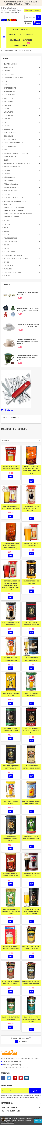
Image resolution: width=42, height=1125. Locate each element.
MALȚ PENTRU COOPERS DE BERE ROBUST (10, 624)
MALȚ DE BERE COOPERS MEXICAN (11, 694)
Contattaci (6, 12)
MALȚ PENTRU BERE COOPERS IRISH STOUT (11, 729)
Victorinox (7, 410)
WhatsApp (15, 12)
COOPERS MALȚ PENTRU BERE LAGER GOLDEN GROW (10, 507)
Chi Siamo (18, 10)
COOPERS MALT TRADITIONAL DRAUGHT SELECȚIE (10, 838)
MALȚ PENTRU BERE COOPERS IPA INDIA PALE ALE (31, 731)
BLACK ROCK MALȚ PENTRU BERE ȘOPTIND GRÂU (31, 947)
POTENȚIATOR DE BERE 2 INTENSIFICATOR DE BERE (11, 947)
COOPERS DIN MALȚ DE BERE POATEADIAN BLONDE (31, 802)
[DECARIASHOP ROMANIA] (9, 20)
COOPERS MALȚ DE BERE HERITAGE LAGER (11, 767)
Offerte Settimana (8, 8)
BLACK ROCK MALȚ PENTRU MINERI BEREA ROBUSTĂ (31, 983)
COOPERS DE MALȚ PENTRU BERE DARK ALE (31, 875)
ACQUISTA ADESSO (28, 4)
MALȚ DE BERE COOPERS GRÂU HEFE (31, 582)
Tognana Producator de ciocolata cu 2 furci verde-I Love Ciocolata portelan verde (28, 358)
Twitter (9, 1078)
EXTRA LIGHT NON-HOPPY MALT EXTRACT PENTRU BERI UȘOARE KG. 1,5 (11, 546)
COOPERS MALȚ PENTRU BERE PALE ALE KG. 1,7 (31, 545)
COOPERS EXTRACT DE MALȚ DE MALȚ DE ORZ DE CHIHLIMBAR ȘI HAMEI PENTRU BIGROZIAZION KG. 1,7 (11, 585)
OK (35, 1091)
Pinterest (21, 1078)
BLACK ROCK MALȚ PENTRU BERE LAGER (10, 1018)
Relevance (5, 440)
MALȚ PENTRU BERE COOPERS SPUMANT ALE (31, 624)
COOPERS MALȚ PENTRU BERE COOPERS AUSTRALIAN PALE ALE (11, 911)
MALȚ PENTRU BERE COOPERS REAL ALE (10, 659)
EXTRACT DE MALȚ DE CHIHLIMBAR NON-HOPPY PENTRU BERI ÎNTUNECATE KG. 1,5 (31, 470)
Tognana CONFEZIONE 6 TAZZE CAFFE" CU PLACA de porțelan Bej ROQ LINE (27, 342)
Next (24, 1041)
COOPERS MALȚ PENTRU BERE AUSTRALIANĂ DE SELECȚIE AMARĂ (31, 911)
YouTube (15, 1078)
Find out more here (7, 1123)
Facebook (3, 1078)
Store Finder (6, 10)
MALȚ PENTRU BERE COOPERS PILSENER (31, 659)
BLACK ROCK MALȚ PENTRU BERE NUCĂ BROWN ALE (10, 983)
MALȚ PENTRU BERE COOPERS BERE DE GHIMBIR (31, 767)
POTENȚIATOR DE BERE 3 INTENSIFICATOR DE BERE (11, 468)
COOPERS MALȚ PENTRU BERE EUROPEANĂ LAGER (31, 837)
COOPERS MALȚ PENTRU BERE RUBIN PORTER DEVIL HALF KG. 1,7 (31, 508)
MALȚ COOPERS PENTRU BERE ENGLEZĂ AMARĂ (11, 875)
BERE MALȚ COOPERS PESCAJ (11, 802)
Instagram (26, 1078)
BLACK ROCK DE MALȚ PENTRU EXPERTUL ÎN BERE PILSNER (31, 1019)
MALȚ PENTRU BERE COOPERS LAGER (31, 694)
